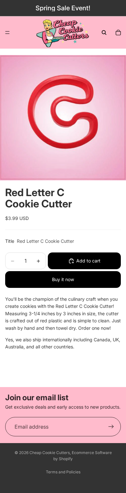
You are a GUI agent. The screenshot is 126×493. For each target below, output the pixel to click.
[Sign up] (111, 426)
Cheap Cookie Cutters (49, 452)
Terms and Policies (63, 471)
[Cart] (118, 32)
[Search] (104, 32)
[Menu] (7, 32)
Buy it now (63, 279)
